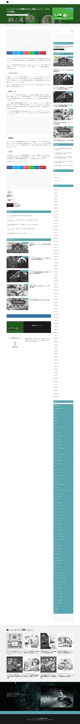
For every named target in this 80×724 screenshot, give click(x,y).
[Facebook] (10, 53)
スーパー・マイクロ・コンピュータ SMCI (62, 490)
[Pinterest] (43, 53)
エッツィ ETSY (57, 457)
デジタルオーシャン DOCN (60, 508)
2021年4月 (56, 384)
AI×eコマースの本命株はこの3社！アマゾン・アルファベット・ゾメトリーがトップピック (14, 653)
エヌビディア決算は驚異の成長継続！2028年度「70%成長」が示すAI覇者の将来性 (40, 272)
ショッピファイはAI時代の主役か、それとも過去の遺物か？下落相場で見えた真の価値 (14, 676)
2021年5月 (56, 381)
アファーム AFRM (58, 441)
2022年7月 (56, 338)
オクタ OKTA (57, 463)
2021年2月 (56, 390)
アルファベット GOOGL (59, 448)
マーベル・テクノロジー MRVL (60, 578)
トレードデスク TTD (59, 527)
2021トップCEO (58, 411)
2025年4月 (56, 238)
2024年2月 (56, 280)
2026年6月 (56, 195)
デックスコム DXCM (58, 511)
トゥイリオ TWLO (58, 524)
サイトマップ (12, 2)
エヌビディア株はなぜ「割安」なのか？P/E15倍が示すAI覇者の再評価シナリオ (21, 228)
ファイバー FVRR (58, 548)
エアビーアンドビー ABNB (60, 454)
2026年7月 (56, 192)
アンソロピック (26, 256)
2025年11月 (56, 217)
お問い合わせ (56, 177)
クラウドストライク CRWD (60, 475)
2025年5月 (56, 235)
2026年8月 (56, 189)
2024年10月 (56, 256)
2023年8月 (56, 299)
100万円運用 (57, 405)
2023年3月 (56, 314)
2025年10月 (56, 220)
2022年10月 (56, 329)
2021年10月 (56, 366)
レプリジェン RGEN (58, 600)
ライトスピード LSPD (59, 587)
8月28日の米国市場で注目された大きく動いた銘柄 (16, 233)
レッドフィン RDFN (58, 597)
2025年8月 (56, 226)
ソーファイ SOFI (58, 493)
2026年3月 (56, 204)
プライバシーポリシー (58, 180)
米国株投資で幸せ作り (43, 718)
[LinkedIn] (37, 53)
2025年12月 (56, 214)
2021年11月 (56, 363)
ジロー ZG (57, 481)
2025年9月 (56, 223)
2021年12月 (56, 359)
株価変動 (26, 298)
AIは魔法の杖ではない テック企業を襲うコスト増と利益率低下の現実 (48, 652)
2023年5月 (56, 308)
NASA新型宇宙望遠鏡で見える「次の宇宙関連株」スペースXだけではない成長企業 (22, 224)
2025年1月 (56, 247)
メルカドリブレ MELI (59, 584)
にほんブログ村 (9, 193)
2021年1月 (56, 393)
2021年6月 (56, 378)
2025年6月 (56, 232)
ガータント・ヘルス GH (59, 472)
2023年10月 (56, 293)
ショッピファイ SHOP (18, 14)
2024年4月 (56, 274)
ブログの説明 (57, 554)
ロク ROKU (57, 606)
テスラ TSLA (57, 499)
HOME (9, 24)
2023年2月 (56, 317)
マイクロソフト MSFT (59, 572)
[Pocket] (26, 53)
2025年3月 (56, 241)
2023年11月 (56, 290)
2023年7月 (56, 302)
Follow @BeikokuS (33, 341)
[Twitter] (16, 53)
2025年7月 (56, 229)
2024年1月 (56, 283)
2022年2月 (56, 353)
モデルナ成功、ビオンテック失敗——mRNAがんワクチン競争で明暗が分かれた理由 (22, 220)
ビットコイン (57, 542)
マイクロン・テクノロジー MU (60, 575)
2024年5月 (56, 271)
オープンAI (57, 466)
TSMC (56, 429)
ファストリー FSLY (58, 551)
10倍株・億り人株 (58, 408)
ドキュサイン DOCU (58, 530)
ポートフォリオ (24, 14)
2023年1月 (56, 320)
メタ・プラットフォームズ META (61, 581)
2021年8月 (56, 372)
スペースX (57, 487)
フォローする (37, 326)
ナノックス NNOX (58, 533)
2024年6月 (56, 268)
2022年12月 (56, 323)
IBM (55, 423)
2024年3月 (56, 277)
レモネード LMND (58, 603)
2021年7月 (56, 375)
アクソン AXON (58, 432)
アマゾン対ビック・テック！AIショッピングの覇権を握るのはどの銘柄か (65, 676)
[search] (72, 31)
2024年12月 (56, 250)
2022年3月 (56, 350)
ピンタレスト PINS (58, 545)
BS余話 (27, 284)
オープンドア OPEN (58, 469)
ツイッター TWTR (58, 496)
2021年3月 (56, 387)
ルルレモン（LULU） (59, 593)
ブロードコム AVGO (58, 560)
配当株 (56, 612)
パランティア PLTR (58, 539)
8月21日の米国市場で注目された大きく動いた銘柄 (39, 299)
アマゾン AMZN (58, 445)
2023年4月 (56, 311)
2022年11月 (56, 326)
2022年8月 (56, 335)
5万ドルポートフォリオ (59, 414)
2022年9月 (56, 332)
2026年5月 (56, 198)
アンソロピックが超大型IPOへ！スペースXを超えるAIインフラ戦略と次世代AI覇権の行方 (40, 258)
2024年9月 (56, 259)
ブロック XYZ (57, 557)
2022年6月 (56, 341)
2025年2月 (56, 244)
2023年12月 (56, 287)
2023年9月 (56, 296)
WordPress (50, 719)
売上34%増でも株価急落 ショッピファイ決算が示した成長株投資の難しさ (65, 652)
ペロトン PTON (58, 566)
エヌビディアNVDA (25, 270)
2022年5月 (56, 344)
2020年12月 (56, 396)
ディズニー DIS (57, 505)
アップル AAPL (57, 438)
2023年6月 (56, 305)
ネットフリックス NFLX (59, 536)
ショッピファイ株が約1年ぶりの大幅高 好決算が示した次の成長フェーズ (32, 652)
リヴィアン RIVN (58, 590)
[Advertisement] (28, 38)
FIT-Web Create (39, 719)
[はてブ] (21, 53)
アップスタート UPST (59, 435)
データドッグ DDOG (58, 521)
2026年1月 (56, 211)
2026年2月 (56, 208)
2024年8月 (56, 262)
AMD (56, 417)
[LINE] (32, 53)
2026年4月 (56, 201)
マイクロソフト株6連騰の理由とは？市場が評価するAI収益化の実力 (19, 215)
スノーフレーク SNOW (59, 484)
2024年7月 (56, 265)
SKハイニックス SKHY (59, 426)
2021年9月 (56, 369)
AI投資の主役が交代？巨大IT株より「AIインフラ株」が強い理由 (39, 286)
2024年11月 (56, 253)
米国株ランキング (10, 196)
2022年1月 (56, 356)
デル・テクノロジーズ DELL (60, 517)
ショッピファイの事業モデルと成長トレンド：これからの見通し (37, 24)
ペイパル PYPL (57, 563)
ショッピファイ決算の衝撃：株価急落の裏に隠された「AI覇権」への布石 (31, 676)
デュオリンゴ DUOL (58, 514)
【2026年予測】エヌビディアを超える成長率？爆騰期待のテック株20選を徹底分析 (48, 676)
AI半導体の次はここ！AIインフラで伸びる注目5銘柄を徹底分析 (40, 245)
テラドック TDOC (58, 502)
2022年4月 (56, 347)
